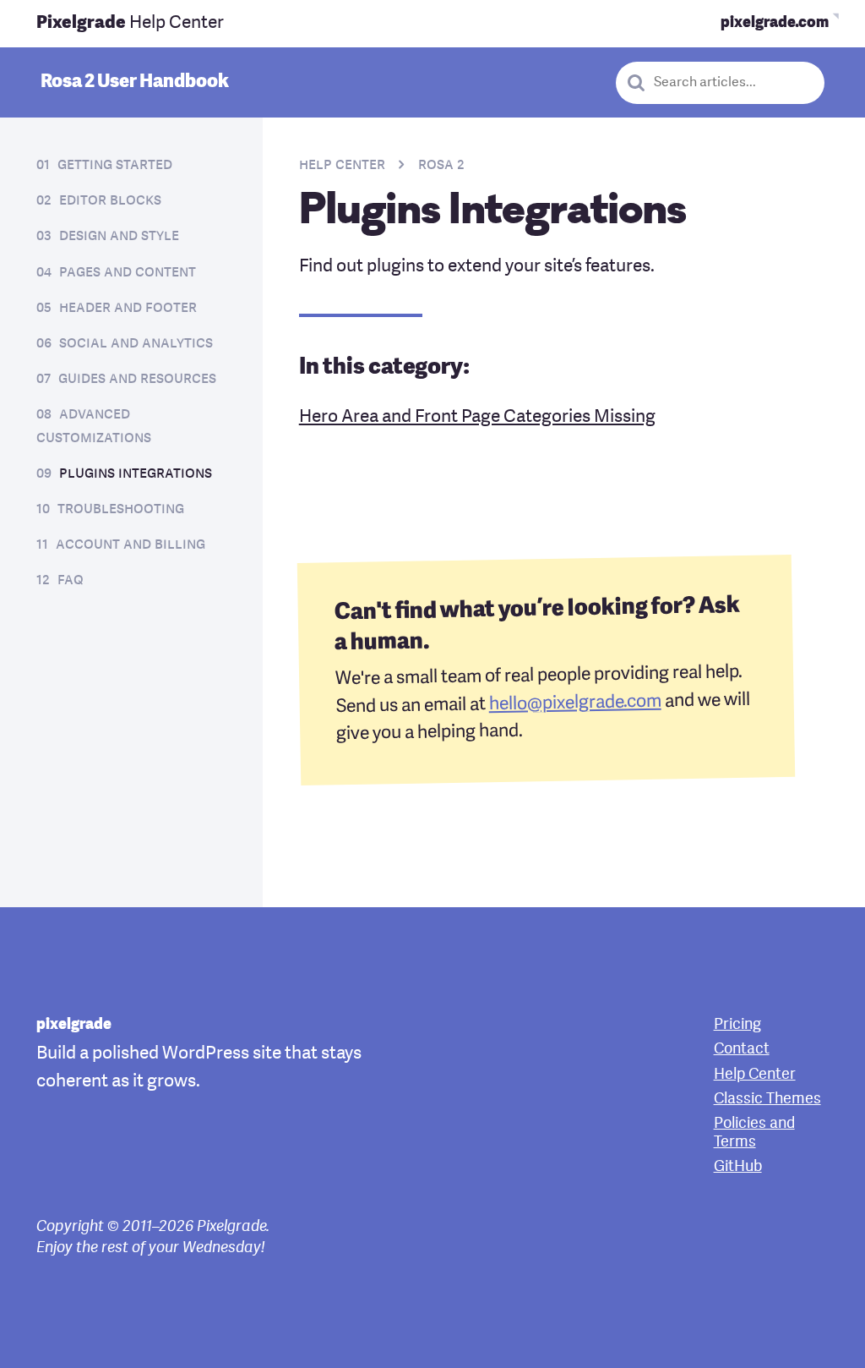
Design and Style (119, 236)
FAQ (70, 580)
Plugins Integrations (135, 474)
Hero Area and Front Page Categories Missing (477, 417)
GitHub (738, 1167)
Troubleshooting (120, 509)
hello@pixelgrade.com (574, 703)
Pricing (737, 1025)
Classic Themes (767, 1099)
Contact (742, 1049)
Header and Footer (128, 308)
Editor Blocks (110, 201)
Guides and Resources (137, 379)
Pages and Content (127, 273)
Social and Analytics (136, 344)
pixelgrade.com (775, 23)
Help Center (130, 23)
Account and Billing (130, 545)
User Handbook (135, 82)
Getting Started (114, 165)
